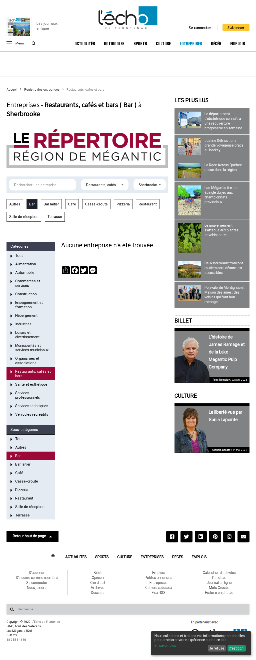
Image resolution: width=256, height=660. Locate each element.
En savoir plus (165, 646)
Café (72, 204)
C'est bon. (236, 648)
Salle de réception (23, 216)
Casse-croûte (96, 204)
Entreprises (191, 43)
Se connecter (200, 27)
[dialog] (201, 643)
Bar (32, 204)
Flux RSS (159, 593)
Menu (19, 43)
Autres (14, 204)
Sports (140, 43)
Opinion (98, 578)
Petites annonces (158, 578)
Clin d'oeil (97, 583)
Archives (97, 588)
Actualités (84, 43)
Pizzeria (123, 204)
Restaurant (148, 204)
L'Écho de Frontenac (46, 622)
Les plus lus (191, 100)
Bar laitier (51, 204)
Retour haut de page (29, 536)
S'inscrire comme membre (37, 578)
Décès (216, 43)
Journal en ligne (219, 583)
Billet (183, 321)
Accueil (11, 89)
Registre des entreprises (42, 89)
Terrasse (55, 216)
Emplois (237, 43)
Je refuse (216, 648)
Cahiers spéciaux (158, 588)
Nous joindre (36, 588)
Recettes (219, 578)
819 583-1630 (16, 640)
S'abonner (236, 27)
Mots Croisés (219, 588)
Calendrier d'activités (219, 573)
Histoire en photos (219, 593)
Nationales (114, 43)
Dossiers (97, 593)
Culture (163, 43)
